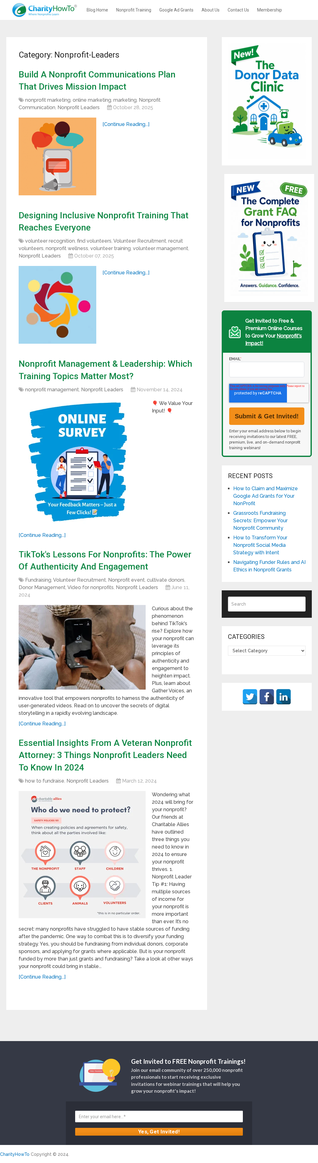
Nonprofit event (126, 580)
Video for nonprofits (90, 587)
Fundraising (38, 580)
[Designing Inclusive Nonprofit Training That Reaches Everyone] (57, 305)
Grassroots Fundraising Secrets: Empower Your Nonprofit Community (260, 520)
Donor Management (42, 587)
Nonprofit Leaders (78, 107)
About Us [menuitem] (211, 9)
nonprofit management (52, 390)
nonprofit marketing (47, 100)
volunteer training (110, 248)
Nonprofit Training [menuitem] (133, 9)
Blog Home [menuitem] (97, 9)
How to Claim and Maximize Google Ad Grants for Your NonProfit (265, 496)
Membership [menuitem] (269, 9)
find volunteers (94, 241)
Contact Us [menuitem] (238, 9)
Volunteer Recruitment (139, 241)
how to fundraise (44, 781)
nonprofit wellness (67, 248)
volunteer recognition (50, 241)
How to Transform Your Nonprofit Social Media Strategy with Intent (260, 545)
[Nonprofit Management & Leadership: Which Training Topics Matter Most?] (82, 463)
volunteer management (160, 248)
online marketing (92, 100)
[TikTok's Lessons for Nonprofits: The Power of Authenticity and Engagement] (82, 647)
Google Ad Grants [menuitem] (176, 9)
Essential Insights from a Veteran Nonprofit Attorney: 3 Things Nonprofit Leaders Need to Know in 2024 (105, 755)
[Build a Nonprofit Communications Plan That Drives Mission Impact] (57, 156)
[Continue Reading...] (125, 124)
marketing (125, 100)
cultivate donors (165, 580)
